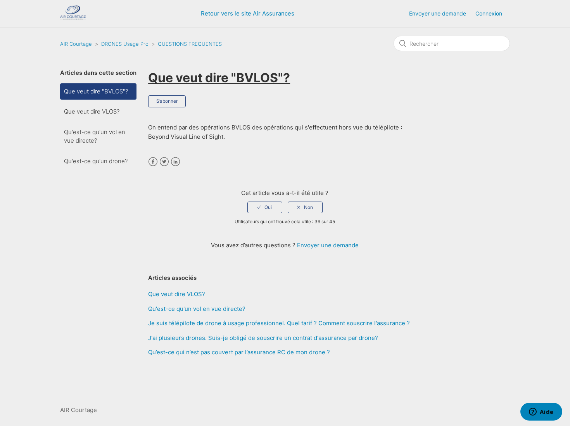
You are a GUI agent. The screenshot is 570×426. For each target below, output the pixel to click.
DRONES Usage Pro (125, 44)
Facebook (153, 162)
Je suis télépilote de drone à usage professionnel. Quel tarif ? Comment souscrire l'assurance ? (279, 323)
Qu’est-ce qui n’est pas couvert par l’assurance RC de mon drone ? (239, 352)
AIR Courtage (76, 44)
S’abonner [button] (167, 101)
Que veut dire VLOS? (91, 111)
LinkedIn (175, 162)
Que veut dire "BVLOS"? (96, 91)
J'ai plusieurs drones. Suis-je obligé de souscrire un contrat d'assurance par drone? (263, 337)
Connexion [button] (488, 13)
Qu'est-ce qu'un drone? (96, 161)
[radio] (264, 207)
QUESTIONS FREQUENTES (190, 44)
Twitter (164, 162)
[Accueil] (73, 17)
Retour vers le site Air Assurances (247, 13)
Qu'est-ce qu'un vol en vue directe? (94, 136)
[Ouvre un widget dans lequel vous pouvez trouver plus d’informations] (541, 412)
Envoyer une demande (437, 13)
